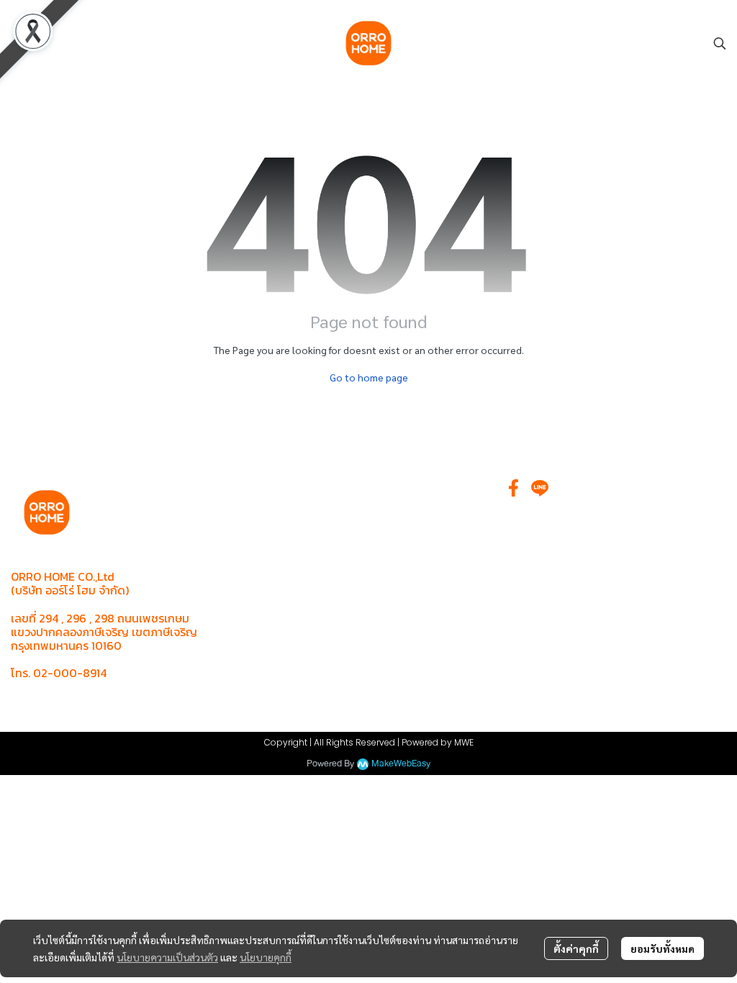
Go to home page (369, 377)
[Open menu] (21, 43)
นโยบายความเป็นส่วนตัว (167, 957)
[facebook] (513, 487)
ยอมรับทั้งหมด (662, 948)
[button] (720, 43)
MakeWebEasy (400, 763)
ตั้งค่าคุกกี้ (576, 948)
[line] (539, 487)
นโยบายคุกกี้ (265, 957)
